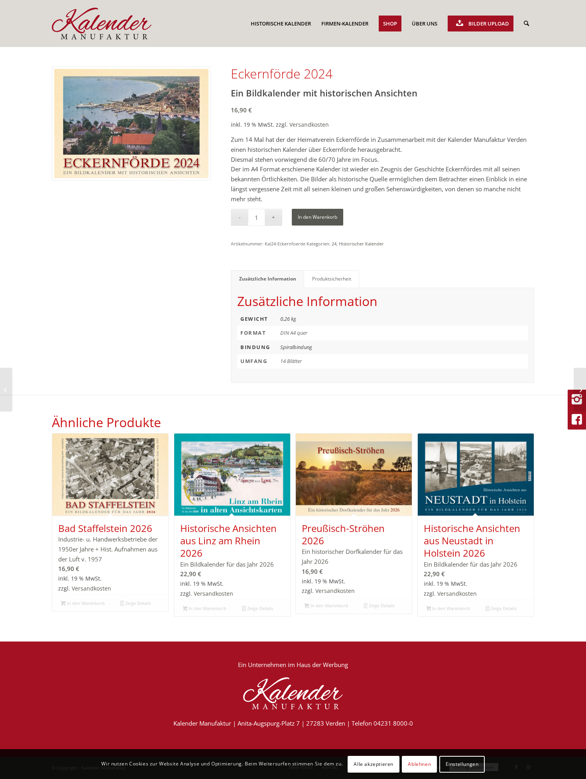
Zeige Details (137, 603)
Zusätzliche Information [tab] (267, 278)
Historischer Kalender (361, 244)
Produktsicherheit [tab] (331, 278)
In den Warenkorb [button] (85, 603)
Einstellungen (462, 763)
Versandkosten (309, 124)
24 (334, 244)
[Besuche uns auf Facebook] (577, 420)
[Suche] (526, 23)
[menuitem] (281, 23)
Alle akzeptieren (373, 763)
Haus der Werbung (322, 665)
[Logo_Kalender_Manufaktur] (101, 23)
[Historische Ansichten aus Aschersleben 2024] (580, 390)
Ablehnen (419, 763)
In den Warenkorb (317, 217)
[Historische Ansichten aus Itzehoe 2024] (6, 390)
